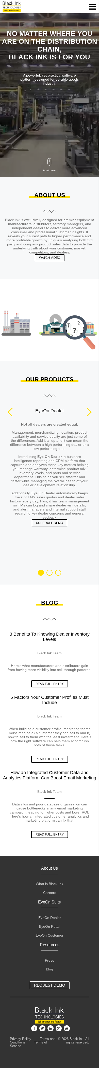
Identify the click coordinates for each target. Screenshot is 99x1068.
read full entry (50, 684)
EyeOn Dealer (49, 918)
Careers (49, 893)
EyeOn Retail (49, 926)
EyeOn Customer (49, 935)
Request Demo (49, 985)
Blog (49, 969)
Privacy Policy (20, 1039)
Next (88, 412)
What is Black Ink (49, 884)
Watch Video (49, 258)
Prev (12, 412)
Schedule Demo (49, 523)
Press (49, 960)
